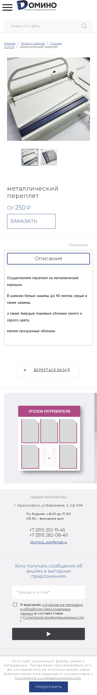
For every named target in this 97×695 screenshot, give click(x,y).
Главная (10, 43)
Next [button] (87, 99)
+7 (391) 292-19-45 (47, 530)
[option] (48, 99)
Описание (48, 258)
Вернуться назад (52, 370)
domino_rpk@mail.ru (48, 542)
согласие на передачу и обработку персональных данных (51, 608)
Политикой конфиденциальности (53, 617)
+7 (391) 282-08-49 (48, 535)
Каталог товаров (33, 43)
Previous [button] (9, 99)
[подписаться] (48, 634)
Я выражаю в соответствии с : (52, 613)
